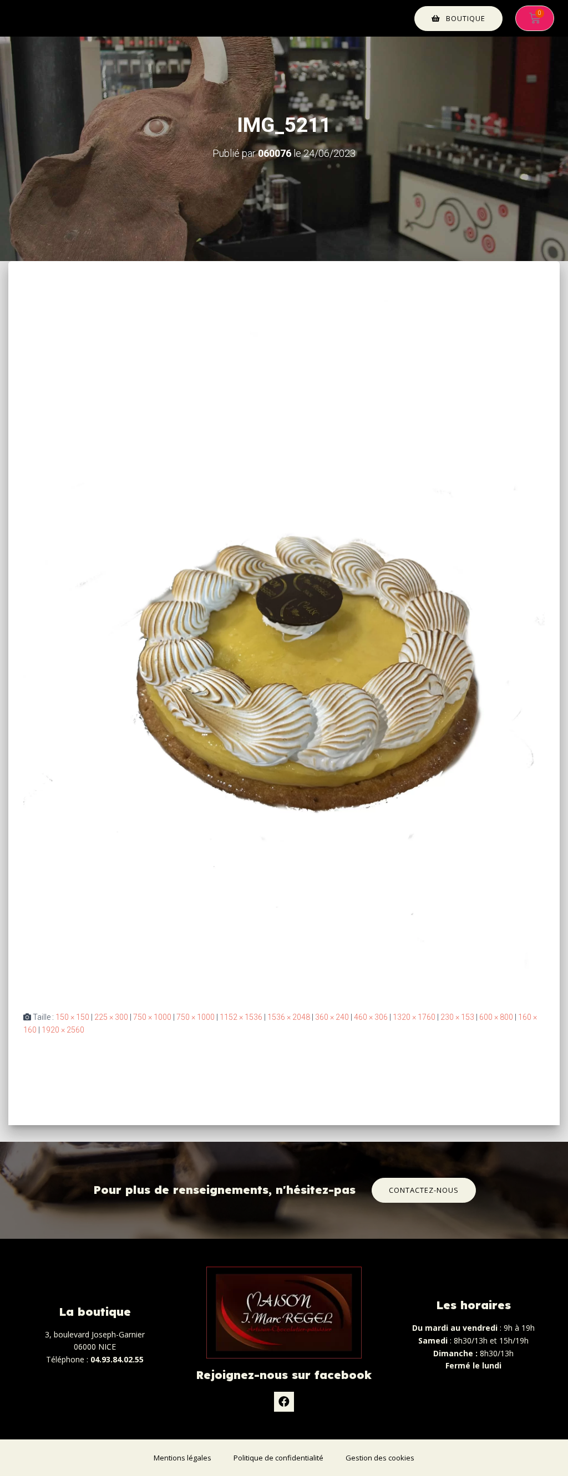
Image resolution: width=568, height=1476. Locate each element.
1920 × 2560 (63, 1029)
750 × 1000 (152, 1017)
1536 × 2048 (288, 1017)
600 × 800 (496, 1017)
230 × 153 (457, 1017)
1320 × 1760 (414, 1017)
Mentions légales (182, 1458)
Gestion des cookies (380, 1458)
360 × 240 (332, 1017)
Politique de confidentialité (278, 1458)
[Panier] (534, 18)
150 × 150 (72, 1017)
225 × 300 (111, 1017)
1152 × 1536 (241, 1017)
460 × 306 (371, 1017)
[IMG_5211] (284, 646)
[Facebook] (284, 1402)
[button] (458, 18)
